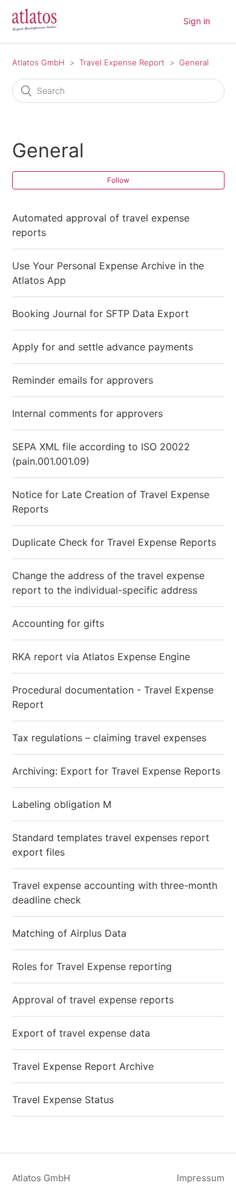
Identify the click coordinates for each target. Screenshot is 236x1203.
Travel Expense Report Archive (83, 1066)
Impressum (201, 1178)
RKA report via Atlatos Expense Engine (101, 657)
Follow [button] (118, 180)
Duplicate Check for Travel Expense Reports (114, 542)
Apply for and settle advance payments (102, 347)
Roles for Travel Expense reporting (92, 966)
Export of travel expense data (81, 1033)
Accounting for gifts (58, 623)
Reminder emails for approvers (82, 380)
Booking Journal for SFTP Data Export (100, 313)
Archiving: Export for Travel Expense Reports (116, 771)
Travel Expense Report (122, 62)
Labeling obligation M (61, 804)
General (194, 62)
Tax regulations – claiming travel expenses (109, 738)
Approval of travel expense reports (93, 1000)
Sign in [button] (196, 21)
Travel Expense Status (63, 1099)
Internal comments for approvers (87, 413)
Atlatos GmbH (38, 62)
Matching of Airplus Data (69, 933)
